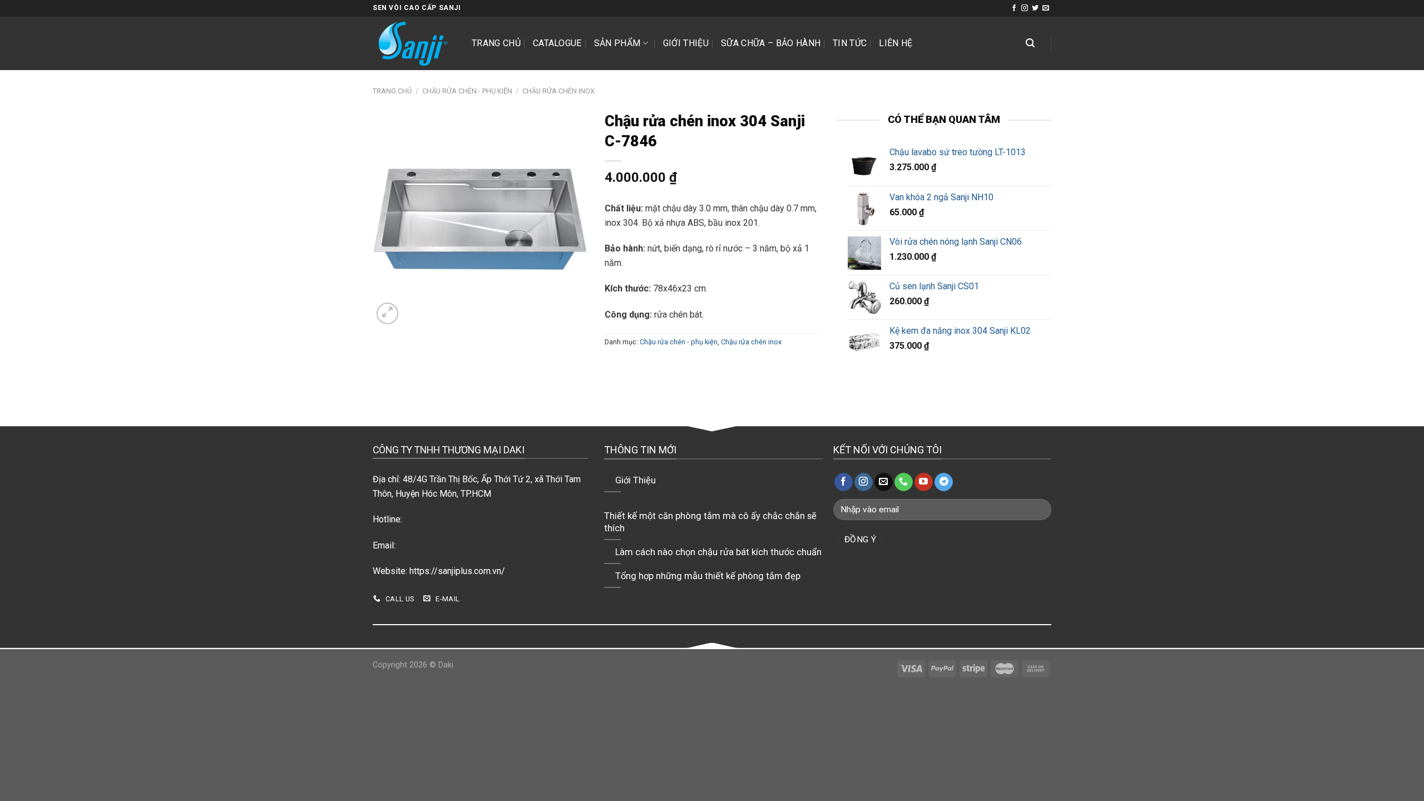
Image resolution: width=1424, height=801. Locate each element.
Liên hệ (895, 43)
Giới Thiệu (686, 43)
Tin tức (850, 43)
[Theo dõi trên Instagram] (1024, 8)
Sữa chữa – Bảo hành (770, 43)
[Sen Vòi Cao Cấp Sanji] (414, 43)
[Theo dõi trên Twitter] (1035, 8)
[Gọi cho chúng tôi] (903, 482)
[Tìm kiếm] (1030, 43)
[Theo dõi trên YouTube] (923, 482)
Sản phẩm (617, 43)
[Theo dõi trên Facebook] (1014, 8)
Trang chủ (496, 43)
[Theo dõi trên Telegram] (943, 482)
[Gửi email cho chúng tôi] (1045, 8)
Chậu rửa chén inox (558, 91)
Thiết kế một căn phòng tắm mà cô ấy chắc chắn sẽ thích (710, 522)
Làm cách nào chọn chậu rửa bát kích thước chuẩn (718, 552)
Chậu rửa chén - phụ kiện (467, 91)
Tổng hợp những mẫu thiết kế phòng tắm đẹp (707, 576)
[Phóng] (387, 313)
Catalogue (557, 43)
